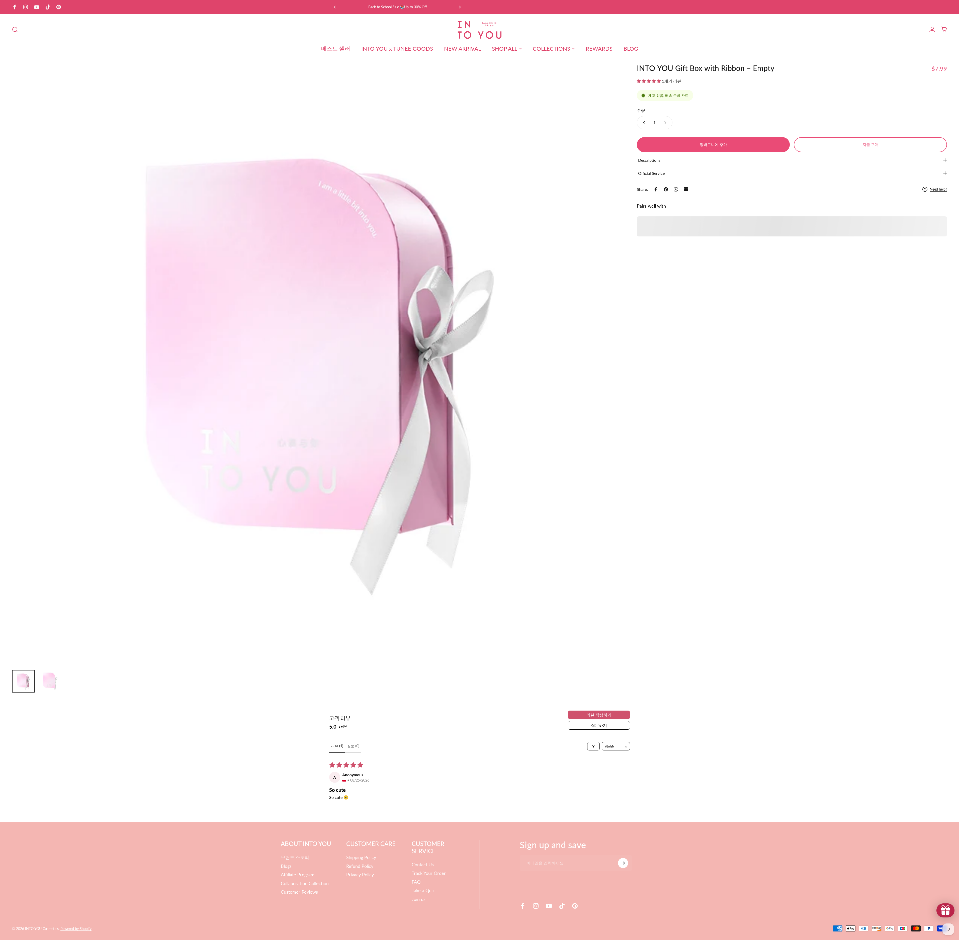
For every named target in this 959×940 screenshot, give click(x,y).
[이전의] (335, 7)
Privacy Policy (360, 874)
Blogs (286, 866)
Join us (418, 899)
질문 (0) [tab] (353, 746)
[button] (649, 80)
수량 (641, 110)
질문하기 (599, 725)
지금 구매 (870, 144)
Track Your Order (429, 873)
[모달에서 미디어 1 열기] (313, 365)
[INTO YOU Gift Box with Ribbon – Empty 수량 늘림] (666, 122)
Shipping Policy (361, 857)
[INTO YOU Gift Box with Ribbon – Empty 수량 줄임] (643, 122)
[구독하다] (623, 863)
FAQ (416, 882)
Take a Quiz (423, 890)
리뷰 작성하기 (599, 714)
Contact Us (423, 864)
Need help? (938, 189)
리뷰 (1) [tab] (337, 746)
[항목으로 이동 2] (50, 681)
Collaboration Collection (305, 883)
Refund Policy (359, 866)
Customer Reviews (299, 892)
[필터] (593, 746)
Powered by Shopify (76, 928)
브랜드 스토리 (295, 857)
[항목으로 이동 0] (23, 681)
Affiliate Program (297, 874)
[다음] (459, 7)
